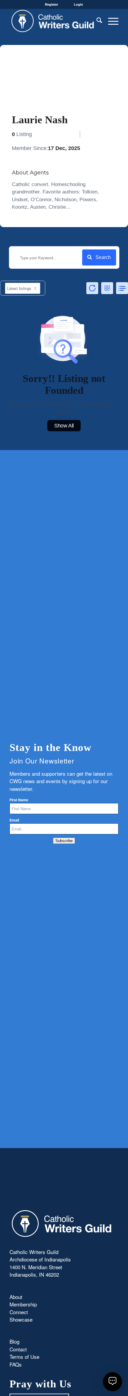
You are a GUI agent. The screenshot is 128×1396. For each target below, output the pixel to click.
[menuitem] (96, 21)
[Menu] (110, 21)
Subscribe (64, 840)
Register (51, 4)
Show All (64, 426)
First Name (19, 799)
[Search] (96, 21)
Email (14, 820)
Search (103, 257)
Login (78, 4)
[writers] (53, 21)
